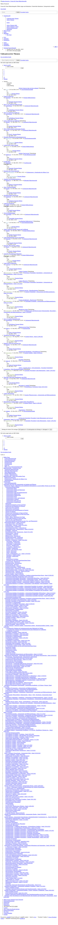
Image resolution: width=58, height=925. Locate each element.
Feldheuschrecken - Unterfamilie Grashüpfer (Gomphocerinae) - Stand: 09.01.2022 (25, 680)
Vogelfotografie (27, 162)
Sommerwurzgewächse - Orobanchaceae (15, 567)
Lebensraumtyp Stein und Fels (13, 500)
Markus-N (8, 180)
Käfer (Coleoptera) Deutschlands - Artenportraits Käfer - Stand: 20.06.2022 (22, 753)
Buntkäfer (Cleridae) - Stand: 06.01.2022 (15, 760)
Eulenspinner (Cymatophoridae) (13, 602)
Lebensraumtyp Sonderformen (13, 502)
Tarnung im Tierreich (10, 511)
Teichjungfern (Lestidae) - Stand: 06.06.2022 (16, 642)
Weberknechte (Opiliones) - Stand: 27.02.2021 (16, 882)
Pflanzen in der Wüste (24, 327)
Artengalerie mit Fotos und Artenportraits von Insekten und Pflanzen (20, 484)
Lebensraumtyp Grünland (12, 499)
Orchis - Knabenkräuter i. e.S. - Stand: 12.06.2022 (18, 553)
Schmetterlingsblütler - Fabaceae (13, 565)
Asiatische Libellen (10, 651)
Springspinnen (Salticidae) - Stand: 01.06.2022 (16, 870)
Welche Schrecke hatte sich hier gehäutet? (29, 88)
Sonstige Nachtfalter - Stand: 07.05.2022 (15, 624)
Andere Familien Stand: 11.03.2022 (13, 878)
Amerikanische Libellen (11, 650)
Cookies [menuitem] (6, 907)
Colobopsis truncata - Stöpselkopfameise (28, 290)
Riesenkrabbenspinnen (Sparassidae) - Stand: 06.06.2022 (19, 863)
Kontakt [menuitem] (5, 914)
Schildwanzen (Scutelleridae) (12, 792)
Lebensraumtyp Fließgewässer (13, 495)
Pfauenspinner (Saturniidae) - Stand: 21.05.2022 (16, 608)
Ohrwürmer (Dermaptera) (11, 822)
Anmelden (6, 44)
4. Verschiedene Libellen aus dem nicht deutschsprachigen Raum (20, 646)
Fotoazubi (8, 239)
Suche (18, 12)
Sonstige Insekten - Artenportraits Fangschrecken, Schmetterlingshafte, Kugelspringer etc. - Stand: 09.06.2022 (31, 817)
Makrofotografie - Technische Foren (12, 468)
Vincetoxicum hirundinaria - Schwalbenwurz (29, 351)
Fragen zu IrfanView (9, 96)
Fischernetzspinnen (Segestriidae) (13, 849)
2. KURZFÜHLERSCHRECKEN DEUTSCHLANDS (18, 673)
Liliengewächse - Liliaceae (11, 533)
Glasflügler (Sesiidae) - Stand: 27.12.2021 (15, 617)
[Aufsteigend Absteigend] (45, 429)
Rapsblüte (21, 359)
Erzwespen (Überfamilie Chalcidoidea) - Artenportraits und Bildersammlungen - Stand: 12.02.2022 (29, 715)
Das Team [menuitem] (9, 34)
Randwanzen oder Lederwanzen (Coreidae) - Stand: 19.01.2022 (20, 799)
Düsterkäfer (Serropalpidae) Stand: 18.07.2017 (16, 761)
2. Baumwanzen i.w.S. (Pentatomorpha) (14, 788)
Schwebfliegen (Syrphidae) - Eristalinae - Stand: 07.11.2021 (19, 737)
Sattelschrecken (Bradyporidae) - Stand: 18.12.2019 (17, 666)
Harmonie (8, 97)
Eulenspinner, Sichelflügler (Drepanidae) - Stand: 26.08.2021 (20, 604)
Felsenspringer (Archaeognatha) (13, 840)
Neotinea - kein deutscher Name (14, 549)
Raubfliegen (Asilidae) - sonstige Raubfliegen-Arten (17, 747)
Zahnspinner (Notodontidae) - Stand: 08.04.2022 (17, 616)
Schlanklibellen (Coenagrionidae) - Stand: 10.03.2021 (18, 644)
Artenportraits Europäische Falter (13, 597)
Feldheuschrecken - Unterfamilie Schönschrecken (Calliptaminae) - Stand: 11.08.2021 (25, 675)
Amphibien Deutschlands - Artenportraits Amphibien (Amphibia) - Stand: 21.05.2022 (25, 886)
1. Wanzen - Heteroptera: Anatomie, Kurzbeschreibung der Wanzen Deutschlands (24, 787)
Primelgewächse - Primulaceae (12, 561)
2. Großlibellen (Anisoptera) (12, 631)
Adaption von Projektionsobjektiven (12, 179)
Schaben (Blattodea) (10, 821)
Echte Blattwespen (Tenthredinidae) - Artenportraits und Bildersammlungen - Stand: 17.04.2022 (28, 722)
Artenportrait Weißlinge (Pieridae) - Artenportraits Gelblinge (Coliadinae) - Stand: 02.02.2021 (27, 582)
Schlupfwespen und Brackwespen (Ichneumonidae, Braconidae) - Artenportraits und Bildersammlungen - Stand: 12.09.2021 (30, 311)
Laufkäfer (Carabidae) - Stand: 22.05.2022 (15, 765)
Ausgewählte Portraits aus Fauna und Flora (15, 518)
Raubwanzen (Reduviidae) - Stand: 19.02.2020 (16, 807)
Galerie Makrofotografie (10, 458)
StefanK (8, 230)
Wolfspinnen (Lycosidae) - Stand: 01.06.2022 (16, 875)
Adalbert (8, 411)
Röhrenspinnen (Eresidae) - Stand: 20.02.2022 (16, 864)
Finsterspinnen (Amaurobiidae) (12, 851)
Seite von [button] (7, 65)
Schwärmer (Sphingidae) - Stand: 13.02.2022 (16, 612)
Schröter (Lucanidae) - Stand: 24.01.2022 (15, 777)
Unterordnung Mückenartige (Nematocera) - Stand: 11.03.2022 (20, 750)
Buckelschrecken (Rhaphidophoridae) (14, 667)
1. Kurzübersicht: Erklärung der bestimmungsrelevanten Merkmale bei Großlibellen (26, 629)
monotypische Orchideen (12, 559)
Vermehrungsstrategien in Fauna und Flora (15, 504)
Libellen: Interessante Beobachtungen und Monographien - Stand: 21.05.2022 (24, 654)
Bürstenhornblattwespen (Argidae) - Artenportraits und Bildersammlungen (23, 720)
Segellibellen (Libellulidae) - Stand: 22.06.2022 (16, 637)
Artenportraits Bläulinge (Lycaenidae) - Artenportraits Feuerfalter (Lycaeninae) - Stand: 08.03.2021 (29, 586)
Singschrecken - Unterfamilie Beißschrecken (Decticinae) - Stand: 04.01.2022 (24, 663)
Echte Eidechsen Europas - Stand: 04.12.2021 (16, 893)
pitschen (8, 122)
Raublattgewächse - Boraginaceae (13, 563)
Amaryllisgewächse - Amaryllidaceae (14, 523)
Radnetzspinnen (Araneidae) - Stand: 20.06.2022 (17, 860)
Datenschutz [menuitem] (7, 902)
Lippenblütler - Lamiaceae (11, 534)
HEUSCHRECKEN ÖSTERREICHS (14, 681)
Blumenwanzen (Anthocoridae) (12, 810)
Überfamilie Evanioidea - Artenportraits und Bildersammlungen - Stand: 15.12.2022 (25, 713)
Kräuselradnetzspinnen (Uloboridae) (14, 853)
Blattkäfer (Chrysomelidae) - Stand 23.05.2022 (16, 757)
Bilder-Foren (7, 457)
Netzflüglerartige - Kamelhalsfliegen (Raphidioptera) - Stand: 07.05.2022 (22, 827)
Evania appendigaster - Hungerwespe (28, 300)
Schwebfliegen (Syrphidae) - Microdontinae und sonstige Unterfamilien (22, 735)
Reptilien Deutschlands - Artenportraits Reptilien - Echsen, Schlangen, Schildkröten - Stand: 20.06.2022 (29, 890)
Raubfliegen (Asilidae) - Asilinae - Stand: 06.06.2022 (18, 741)
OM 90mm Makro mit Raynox (11, 195)
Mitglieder (6, 33)
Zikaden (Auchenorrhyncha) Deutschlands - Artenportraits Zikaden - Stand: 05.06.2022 (25, 814)
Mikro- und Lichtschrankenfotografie (13, 466)
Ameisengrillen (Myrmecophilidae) (13, 670)
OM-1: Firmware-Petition (10, 187)
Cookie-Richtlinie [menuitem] (8, 913)
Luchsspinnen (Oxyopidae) (11, 857)
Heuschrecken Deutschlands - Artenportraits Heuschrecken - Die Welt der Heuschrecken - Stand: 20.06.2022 (30, 655)
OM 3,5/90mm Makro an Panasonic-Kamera (14, 129)
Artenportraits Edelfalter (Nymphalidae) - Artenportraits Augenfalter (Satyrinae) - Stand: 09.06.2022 (29, 595)
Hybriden (8, 557)
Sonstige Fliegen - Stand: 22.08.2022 (34, 336)
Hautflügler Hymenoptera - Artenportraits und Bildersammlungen (21, 688)
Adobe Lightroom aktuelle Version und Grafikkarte (16, 229)
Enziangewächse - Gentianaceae (13, 526)
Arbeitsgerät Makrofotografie (31, 105)
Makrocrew (8, 138)
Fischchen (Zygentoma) (11, 838)
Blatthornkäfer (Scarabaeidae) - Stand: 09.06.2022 (17, 756)
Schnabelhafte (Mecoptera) (11, 825)
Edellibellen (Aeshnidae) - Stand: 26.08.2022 (16, 632)
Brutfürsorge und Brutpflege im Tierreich (15, 506)
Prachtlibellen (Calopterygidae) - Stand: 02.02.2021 (17, 640)
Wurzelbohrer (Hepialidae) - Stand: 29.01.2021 (16, 620)
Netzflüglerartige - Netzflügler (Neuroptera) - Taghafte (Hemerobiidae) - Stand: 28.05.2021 (27, 837)
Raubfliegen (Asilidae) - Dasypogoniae (14, 743)
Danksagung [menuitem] (7, 905)
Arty (35, 917)
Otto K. (7, 130)
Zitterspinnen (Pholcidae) (11, 876)
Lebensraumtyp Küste (11, 496)
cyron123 (8, 264)
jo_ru (7, 89)
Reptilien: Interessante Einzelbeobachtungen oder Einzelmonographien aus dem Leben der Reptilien (29, 894)
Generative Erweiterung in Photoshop (13, 253)
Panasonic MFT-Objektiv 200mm (12, 245)
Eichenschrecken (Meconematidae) (13, 661)
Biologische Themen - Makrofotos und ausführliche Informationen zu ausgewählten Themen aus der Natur (30, 485)
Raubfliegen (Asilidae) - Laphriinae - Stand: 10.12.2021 (18, 746)
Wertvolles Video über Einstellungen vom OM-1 (15, 377)
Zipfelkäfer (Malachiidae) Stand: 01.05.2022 (16, 783)
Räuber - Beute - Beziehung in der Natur (15, 517)
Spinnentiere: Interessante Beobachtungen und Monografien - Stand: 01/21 (23, 884)
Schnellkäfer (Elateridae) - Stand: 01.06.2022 (16, 776)
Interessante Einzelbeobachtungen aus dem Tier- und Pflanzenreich (21, 521)
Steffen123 (8, 154)
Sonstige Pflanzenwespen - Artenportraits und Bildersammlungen (40, 395)
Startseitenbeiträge (9, 480)
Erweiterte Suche (24, 12)
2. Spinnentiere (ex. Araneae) (12, 879)
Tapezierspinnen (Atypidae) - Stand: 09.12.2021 (16, 872)
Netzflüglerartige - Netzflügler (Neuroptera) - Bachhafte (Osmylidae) (21, 832)
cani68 (7, 205)
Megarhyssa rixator (23, 309)
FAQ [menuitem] (5, 37)
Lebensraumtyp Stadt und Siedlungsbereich (16, 492)
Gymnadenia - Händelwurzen (13, 546)
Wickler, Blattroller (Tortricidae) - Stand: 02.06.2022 (17, 621)
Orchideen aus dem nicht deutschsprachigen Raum (18, 560)
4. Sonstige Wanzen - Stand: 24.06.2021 (15, 813)
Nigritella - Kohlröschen (12, 548)
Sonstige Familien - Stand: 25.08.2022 (33, 353)
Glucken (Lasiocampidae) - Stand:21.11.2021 (16, 606)
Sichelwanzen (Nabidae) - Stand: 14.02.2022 (16, 808)
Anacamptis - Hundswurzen (13, 541)
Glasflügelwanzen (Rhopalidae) (13, 802)
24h (55, 46)
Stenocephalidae (9, 803)
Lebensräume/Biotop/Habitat (12, 487)
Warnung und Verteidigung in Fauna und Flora (16, 513)
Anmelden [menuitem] (6, 38)
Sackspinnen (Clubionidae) (11, 865)
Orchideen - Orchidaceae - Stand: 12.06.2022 (16, 540)
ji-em (7, 378)
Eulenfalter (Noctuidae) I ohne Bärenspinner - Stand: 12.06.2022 (39, 370)
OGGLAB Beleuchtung (9, 213)
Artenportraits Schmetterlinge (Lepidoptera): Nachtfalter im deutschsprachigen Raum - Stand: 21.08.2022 (30, 598)
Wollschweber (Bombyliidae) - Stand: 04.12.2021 (17, 738)
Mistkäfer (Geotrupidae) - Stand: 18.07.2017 (16, 768)
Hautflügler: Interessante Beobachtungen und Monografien (19, 728)
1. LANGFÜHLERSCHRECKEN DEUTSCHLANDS (19, 658)
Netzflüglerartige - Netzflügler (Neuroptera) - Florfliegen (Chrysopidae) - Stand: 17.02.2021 (27, 836)
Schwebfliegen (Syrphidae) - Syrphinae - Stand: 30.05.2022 (19, 734)
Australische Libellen (10, 652)
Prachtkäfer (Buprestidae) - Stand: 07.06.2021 (16, 770)
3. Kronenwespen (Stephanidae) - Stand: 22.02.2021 (18, 727)
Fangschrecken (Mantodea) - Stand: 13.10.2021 (16, 819)
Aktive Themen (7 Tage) (12, 26)
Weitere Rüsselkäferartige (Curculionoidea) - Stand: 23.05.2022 (20, 773)
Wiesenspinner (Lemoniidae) (12, 610)
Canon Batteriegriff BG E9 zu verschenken (14, 237)
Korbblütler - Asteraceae (11, 530)
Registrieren (6, 45)
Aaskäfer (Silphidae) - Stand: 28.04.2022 (15, 754)
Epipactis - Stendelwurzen (12, 545)
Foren (5, 32)
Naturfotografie (26, 328)
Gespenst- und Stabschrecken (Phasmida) (15, 823)
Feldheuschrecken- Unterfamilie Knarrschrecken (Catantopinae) (20, 677)
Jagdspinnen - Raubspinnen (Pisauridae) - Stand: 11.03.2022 (19, 861)
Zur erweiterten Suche (6, 57)
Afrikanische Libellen (10, 648)
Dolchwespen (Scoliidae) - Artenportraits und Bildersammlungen (20, 707)
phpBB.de (22, 918)
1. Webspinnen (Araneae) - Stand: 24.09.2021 (16, 846)
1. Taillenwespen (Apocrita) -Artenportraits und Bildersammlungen (21, 689)
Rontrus (8, 344)
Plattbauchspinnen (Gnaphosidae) (13, 859)
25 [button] (4, 77)
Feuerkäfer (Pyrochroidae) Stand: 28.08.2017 (16, 762)
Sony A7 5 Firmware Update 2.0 (11, 112)
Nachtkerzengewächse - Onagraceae (14, 537)
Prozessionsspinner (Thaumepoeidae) (14, 609)
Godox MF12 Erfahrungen (10, 263)
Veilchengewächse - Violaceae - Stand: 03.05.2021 (17, 571)
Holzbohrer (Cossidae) (10, 618)
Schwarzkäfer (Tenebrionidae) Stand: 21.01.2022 (17, 779)
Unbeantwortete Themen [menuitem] (13, 18)
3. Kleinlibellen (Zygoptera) (12, 639)
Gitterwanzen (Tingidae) (11, 811)
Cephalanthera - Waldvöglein (13, 542)
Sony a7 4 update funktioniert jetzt (12, 319)
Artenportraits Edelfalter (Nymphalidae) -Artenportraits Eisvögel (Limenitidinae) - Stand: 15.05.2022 (29, 589)
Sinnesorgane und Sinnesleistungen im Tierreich (16, 510)
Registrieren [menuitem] (6, 40)
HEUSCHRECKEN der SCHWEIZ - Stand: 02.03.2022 (19, 682)
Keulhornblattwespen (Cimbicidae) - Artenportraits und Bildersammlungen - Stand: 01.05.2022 (28, 723)
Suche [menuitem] (8, 22)
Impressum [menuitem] (9, 29)
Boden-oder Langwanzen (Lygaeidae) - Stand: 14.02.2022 (19, 796)
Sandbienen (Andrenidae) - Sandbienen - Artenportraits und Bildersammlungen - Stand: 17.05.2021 (29, 697)
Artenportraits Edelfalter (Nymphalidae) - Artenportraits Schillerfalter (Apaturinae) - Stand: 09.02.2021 (29, 594)
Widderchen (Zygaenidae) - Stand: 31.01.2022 (16, 614)
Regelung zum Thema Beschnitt (11, 171)
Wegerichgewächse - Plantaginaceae (14, 572)
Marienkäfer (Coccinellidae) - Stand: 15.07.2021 (17, 766)
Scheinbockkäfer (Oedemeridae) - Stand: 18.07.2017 (18, 775)
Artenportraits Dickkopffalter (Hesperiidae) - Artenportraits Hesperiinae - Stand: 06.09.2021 (27, 578)
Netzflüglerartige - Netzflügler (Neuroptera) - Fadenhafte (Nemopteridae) (22, 833)
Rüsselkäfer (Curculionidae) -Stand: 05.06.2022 (16, 772)
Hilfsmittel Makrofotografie (30, 180)
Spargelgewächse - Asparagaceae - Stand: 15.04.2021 (18, 568)
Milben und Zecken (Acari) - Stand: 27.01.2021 (16, 880)
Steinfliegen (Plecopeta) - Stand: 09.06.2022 (16, 842)
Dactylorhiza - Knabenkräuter (13, 544)
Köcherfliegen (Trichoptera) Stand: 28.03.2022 (36, 386)
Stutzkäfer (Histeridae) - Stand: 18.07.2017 (15, 780)
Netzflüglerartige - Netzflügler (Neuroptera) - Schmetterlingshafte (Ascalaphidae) (24, 829)
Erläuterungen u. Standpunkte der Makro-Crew (38, 172)
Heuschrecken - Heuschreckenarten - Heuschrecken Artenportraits (21, 656)
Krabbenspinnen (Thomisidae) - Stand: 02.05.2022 (17, 852)
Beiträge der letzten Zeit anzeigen (10, 429)
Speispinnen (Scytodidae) (11, 868)
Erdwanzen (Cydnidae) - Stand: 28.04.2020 (15, 794)
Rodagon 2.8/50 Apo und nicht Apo (12, 343)
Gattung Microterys (23, 281)
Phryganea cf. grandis (24, 385)
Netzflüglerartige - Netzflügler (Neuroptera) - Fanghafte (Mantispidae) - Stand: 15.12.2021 (27, 834)
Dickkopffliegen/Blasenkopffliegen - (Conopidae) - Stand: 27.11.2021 (22, 739)
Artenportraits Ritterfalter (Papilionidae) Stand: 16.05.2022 (19, 576)
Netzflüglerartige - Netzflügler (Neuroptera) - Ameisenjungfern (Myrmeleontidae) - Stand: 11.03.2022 (29, 830)
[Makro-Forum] (14, 1)
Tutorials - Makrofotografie (11, 475)
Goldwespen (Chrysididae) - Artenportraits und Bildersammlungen (21, 709)
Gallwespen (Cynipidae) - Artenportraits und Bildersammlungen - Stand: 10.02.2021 (25, 716)
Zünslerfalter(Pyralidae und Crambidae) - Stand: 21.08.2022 (19, 623)
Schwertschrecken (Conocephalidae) (14, 662)
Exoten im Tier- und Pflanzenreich (13, 519)
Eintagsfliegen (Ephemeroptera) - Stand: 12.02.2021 (17, 818)
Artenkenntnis (7, 481)
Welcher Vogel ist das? (24, 153)
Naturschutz (8, 503)
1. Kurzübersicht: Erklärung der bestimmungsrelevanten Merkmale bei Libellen (24, 628)
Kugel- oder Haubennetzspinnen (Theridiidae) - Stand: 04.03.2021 (21, 855)
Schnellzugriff (7, 15)
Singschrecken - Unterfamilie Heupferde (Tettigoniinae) (18, 665)
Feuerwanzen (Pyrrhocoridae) (12, 798)
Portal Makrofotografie (10, 460)
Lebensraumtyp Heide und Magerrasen (15, 489)
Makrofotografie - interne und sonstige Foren (14, 476)
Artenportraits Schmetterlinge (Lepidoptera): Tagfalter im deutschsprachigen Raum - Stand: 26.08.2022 (29, 575)
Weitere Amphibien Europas (12, 887)
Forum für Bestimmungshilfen (12, 732)
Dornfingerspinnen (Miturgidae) (13, 848)
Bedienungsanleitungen (10, 477)
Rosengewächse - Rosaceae (12, 564)
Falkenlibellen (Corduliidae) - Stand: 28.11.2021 (16, 633)
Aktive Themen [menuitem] (10, 20)
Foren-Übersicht (19, 899)
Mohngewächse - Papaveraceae (12, 536)
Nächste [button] (5, 79)
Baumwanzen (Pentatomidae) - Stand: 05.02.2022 (17, 789)
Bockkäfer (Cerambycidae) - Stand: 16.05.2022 (16, 758)
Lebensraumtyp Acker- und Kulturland (15, 498)
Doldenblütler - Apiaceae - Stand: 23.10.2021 (16, 525)
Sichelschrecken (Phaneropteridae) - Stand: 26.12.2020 (18, 659)
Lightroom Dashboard (9, 203)
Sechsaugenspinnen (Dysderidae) (13, 867)
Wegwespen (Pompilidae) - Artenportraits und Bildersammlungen (21, 718)
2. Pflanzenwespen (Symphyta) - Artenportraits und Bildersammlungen (22, 719)
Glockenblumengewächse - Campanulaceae (15, 527)
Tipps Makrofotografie (10, 472)
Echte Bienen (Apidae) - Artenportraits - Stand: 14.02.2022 (19, 690)
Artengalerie (9, 272)
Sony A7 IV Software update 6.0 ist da (13, 104)
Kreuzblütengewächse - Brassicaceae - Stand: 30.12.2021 (19, 532)
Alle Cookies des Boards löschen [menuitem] (11, 909)
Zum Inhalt (3, 9)
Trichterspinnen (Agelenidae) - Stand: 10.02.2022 (17, 874)
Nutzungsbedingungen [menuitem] (12, 28)
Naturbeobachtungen (9, 461)
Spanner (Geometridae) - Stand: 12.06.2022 (15, 613)
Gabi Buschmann (10, 172)
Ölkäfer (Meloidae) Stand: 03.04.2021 (14, 769)
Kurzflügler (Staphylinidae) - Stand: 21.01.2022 (16, 764)
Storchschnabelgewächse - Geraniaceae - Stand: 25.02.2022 (19, 570)
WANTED (8, 751)
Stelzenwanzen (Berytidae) (11, 795)
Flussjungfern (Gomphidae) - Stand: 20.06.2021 (16, 635)
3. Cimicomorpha (9, 804)
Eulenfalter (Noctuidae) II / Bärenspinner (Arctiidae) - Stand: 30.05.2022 (22, 601)
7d (56, 46)
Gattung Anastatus (23, 271)
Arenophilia (8, 214)
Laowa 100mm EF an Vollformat (11, 120)
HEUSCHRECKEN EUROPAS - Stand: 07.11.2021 (18, 684)
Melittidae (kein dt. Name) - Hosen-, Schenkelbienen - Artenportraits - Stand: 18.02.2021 (26, 701)
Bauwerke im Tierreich (10, 515)
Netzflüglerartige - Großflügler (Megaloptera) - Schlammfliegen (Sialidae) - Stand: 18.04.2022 (27, 826)
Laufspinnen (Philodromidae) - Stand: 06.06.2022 (17, 856)
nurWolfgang (9, 105)
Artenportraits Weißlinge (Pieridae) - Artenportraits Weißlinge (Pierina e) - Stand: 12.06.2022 (27, 580)
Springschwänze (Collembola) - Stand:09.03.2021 (17, 841)
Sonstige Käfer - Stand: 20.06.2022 (13, 784)
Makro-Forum (7, 30)
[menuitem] (32, 25)
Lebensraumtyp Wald (11, 491)
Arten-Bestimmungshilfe (27, 89)
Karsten (7, 188)
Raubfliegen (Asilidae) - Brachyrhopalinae (15, 742)
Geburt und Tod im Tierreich (12, 507)
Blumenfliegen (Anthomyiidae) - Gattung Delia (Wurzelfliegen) (19, 401)
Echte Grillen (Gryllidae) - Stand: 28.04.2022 (16, 671)
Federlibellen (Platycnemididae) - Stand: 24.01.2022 (17, 643)
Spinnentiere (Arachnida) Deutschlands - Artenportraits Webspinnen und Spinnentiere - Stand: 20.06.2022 (30, 845)
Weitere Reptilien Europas (11, 891)
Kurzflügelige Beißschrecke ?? (26, 221)
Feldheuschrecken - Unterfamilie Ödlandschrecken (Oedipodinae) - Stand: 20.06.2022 (26, 678)
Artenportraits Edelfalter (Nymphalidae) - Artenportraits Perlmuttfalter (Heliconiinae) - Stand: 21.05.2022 (30, 593)
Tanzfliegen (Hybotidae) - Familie (12, 335)
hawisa (7, 146)
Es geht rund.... (7, 161)
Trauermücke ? (22, 410)
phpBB (8, 917)
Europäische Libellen (10, 647)
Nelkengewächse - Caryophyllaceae (14, 538)
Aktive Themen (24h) (12, 25)
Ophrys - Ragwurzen (11, 552)
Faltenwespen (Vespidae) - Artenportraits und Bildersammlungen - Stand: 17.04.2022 (25, 705)
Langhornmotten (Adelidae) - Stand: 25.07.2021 (16, 605)
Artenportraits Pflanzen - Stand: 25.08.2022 (15, 522)
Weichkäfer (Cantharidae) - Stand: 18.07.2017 (16, 781)
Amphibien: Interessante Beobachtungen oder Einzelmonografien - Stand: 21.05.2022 (25, 889)
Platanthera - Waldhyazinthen (13, 555)
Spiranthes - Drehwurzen (12, 556)
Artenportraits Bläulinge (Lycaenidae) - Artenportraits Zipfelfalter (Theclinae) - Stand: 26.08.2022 (28, 587)
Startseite (6, 48)
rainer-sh (8, 361)
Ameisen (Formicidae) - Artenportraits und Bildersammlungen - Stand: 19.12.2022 (25, 708)
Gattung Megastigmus (9, 393)
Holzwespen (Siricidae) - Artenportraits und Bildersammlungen (20, 724)
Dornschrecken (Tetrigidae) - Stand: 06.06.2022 (16, 674)
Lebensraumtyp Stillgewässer (13, 494)
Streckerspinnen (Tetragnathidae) (13, 871)
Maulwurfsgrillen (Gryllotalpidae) (13, 669)
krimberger (8, 196)
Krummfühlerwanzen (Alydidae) (13, 800)
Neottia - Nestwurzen (11, 551)
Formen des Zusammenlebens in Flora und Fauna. (17, 514)
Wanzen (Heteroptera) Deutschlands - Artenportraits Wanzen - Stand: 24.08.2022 (24, 785)
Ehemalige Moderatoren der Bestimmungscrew (15, 137)
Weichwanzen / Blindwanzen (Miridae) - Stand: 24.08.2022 (19, 806)
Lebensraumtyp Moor (11, 488)
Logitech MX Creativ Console (11, 145)
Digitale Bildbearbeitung (29, 97)
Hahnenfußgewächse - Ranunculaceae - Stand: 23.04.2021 (19, 529)
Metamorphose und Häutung (12, 508)
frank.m (7, 328)
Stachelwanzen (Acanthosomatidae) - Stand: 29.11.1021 (18, 791)
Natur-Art (7, 465)
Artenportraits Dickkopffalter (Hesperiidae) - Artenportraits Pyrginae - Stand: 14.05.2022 (26, 579)
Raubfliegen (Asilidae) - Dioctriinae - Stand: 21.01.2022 (18, 745)
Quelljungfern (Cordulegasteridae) (13, 636)
